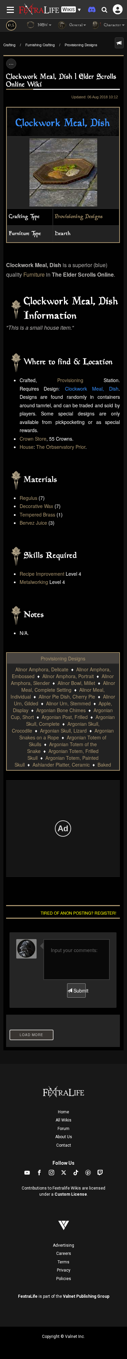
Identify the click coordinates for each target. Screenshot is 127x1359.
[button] (71, 10)
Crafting (9, 45)
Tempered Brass (37, 514)
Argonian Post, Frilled (65, 717)
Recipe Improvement (42, 573)
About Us (63, 1136)
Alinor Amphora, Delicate (41, 669)
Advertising (63, 1245)
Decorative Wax (36, 506)
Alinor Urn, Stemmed (68, 703)
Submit (79, 990)
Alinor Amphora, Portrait (68, 676)
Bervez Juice (33, 522)
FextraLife (28, 1296)
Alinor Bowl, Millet (76, 683)
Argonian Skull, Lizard (63, 730)
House (27, 446)
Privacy (63, 1270)
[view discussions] (119, 42)
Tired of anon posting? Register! (78, 913)
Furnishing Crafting (40, 45)
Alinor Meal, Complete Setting (68, 686)
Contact (63, 1145)
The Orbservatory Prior (60, 446)
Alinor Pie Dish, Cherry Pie (67, 696)
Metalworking (34, 581)
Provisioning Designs (81, 45)
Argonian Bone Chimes (61, 710)
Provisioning (70, 380)
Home (63, 1112)
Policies (63, 1278)
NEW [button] (42, 25)
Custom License (71, 1194)
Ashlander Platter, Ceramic (61, 764)
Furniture (34, 274)
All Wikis (63, 1120)
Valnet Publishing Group (86, 1296)
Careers (63, 1253)
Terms (63, 1262)
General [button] (75, 25)
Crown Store (33, 438)
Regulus (28, 497)
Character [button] (112, 25)
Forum (63, 1128)
